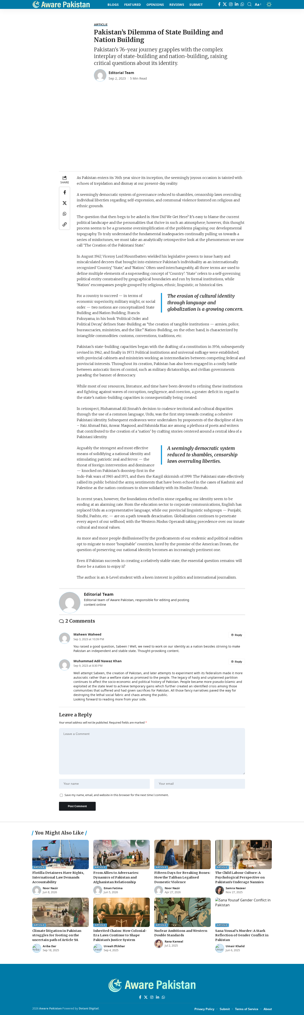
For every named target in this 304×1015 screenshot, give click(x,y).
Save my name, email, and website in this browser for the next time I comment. (117, 795)
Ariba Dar (49, 946)
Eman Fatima (113, 888)
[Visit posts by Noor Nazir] (36, 890)
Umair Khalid (235, 946)
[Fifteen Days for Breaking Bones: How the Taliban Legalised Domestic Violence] (182, 854)
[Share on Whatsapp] (64, 213)
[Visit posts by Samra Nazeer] (219, 890)
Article (100, 24)
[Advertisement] (152, 131)
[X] (225, 4)
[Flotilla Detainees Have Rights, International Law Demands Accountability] (60, 854)
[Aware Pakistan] (61, 4)
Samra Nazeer (236, 888)
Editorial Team (121, 72)
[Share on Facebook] (64, 192)
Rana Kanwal (174, 941)
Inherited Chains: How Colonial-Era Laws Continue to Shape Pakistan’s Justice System (120, 935)
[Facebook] (219, 4)
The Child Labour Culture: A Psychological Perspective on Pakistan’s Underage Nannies (240, 877)
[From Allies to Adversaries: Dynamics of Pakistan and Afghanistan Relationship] (121, 854)
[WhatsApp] (242, 4)
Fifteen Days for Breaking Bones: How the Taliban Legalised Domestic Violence (182, 877)
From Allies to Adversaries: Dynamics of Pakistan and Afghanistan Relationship (116, 877)
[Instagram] (231, 4)
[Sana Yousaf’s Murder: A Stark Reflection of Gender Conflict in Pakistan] (243, 912)
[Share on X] (64, 203)
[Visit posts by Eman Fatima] (97, 890)
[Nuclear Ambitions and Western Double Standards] (182, 912)
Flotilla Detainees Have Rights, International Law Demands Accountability (58, 877)
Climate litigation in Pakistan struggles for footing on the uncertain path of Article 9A (56, 935)
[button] (249, 4)
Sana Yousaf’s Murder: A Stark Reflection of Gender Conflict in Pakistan (241, 935)
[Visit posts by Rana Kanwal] (158, 943)
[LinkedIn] (236, 4)
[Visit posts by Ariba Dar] (36, 948)
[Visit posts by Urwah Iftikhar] (97, 948)
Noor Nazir (50, 888)
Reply (238, 635)
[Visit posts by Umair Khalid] (219, 948)
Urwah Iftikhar (114, 946)
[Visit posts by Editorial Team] (100, 75)
